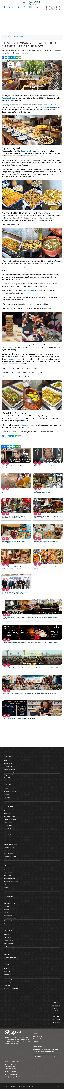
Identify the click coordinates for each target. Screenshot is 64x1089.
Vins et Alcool (7, 828)
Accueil (5, 36)
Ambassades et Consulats (11, 949)
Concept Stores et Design (10, 844)
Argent (5, 952)
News (5, 977)
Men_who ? (7, 797)
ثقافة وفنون (57, 1008)
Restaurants (7, 813)
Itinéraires (6, 794)
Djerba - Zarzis (7, 875)
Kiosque (6, 800)
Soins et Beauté (8, 859)
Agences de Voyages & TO (11, 772)
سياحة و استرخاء (56, 1005)
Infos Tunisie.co (37, 1031)
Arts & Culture (7, 968)
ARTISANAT (8, 834)
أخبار (59, 999)
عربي (58, 995)
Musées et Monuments (10, 791)
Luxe (5, 839)
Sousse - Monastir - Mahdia (11, 881)
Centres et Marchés (9, 847)
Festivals (6, 912)
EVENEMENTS (9, 896)
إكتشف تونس (57, 1002)
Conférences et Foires (9, 903)
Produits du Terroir (8, 822)
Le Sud (5, 884)
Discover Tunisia (8, 980)
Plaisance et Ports (8, 940)
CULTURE (8, 784)
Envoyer (54, 1056)
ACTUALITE (8, 930)
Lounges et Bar (8, 825)
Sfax (5, 870)
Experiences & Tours (9, 982)
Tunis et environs (8, 872)
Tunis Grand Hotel (8, 98)
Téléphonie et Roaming (10, 856)
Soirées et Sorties (8, 915)
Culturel (6, 788)
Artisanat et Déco (8, 842)
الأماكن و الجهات (56, 1016)
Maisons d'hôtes (8, 763)
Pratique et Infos (8, 937)
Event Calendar (8, 974)
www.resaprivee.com (15, 359)
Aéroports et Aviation (9, 946)
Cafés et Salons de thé (10, 819)
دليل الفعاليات (56, 1014)
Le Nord (6, 887)
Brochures (6, 909)
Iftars (5, 924)
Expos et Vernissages (9, 901)
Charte (35, 1033)
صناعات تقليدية (56, 1011)
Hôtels (5, 760)
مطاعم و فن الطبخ (55, 1019)
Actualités (6, 934)
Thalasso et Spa (8, 766)
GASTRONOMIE (10, 806)
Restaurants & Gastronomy (11, 988)
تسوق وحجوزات (56, 1022)
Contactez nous (37, 1041)
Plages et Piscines (8, 778)
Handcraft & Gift (8, 971)
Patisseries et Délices (9, 816)
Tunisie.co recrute (37, 1036)
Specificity (6, 954)
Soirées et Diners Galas (10, 918)
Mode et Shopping (8, 853)
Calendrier (6, 906)
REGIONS (8, 865)
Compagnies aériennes (10, 775)
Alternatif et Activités (9, 769)
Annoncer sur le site (38, 1039)
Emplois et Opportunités (10, 957)
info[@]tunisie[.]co (12, 1074)
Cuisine (6, 811)
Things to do (7, 985)
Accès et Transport (9, 943)
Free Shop (6, 850)
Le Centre (6, 890)
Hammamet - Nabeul (9, 878)
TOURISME (8, 756)
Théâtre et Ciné (8, 921)
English (8, 964)
